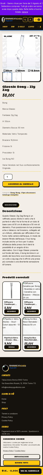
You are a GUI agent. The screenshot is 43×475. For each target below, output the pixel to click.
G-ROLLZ (21, 27)
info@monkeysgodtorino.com (13, 387)
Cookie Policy (7, 421)
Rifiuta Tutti (21, 463)
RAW (12, 27)
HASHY (5, 27)
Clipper (31, 27)
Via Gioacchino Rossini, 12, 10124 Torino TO (19, 383)
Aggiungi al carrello (20, 184)
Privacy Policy (7, 417)
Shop (4, 402)
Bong (13, 193)
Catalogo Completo (10, 195)
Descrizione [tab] (11, 205)
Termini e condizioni (10, 414)
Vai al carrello (30, 471)
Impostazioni (21, 457)
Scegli (11, 347)
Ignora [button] (25, 12)
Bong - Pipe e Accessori (25, 193)
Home (4, 399)
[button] (36, 38)
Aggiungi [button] (11, 311)
